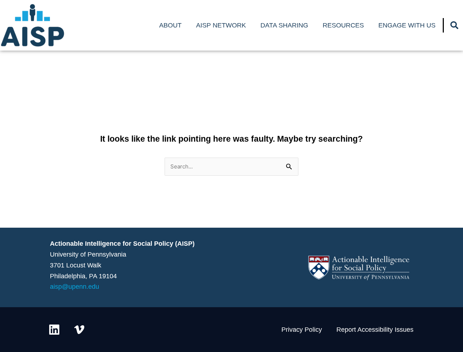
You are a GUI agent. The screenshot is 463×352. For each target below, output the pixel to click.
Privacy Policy (301, 329)
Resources (343, 25)
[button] (454, 25)
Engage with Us (407, 25)
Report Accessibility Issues (374, 329)
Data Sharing (284, 25)
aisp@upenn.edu (74, 286)
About (170, 25)
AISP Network (221, 25)
